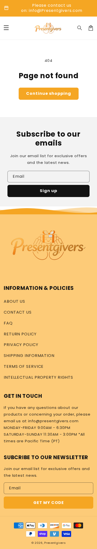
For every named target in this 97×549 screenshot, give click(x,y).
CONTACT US (18, 312)
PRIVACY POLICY (21, 345)
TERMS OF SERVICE (24, 366)
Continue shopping (48, 93)
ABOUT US (14, 301)
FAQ (8, 323)
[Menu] (6, 28)
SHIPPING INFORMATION (29, 355)
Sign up (48, 191)
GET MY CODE (48, 502)
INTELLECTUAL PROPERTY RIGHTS (38, 377)
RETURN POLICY (20, 334)
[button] (79, 28)
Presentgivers (55, 543)
